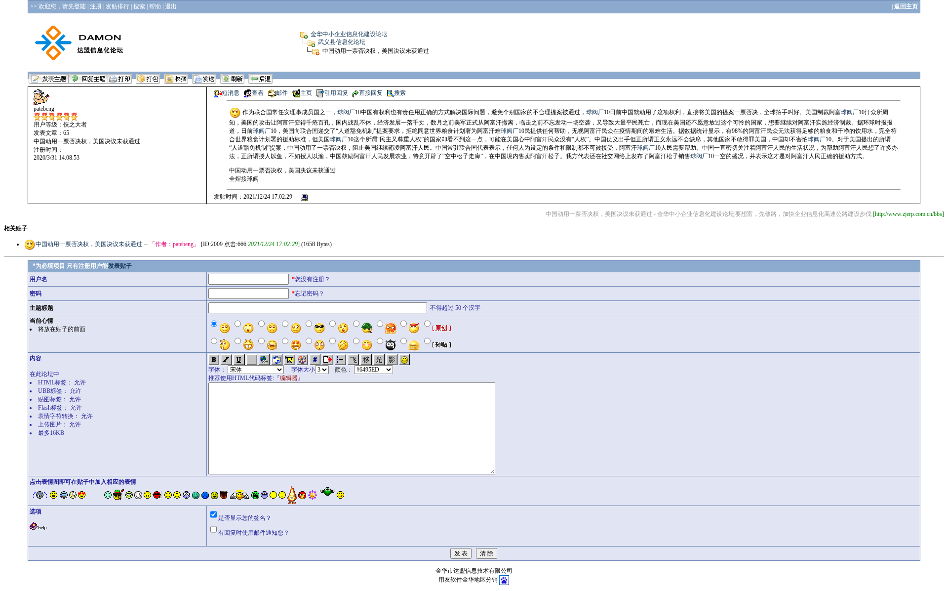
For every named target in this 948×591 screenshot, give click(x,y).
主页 (306, 92)
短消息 (230, 92)
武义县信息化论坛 (341, 42)
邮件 (282, 92)
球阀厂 (346, 112)
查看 (258, 92)
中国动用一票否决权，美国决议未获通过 (90, 244)
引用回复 (336, 92)
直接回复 (371, 92)
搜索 (400, 92)
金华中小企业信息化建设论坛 (349, 34)
